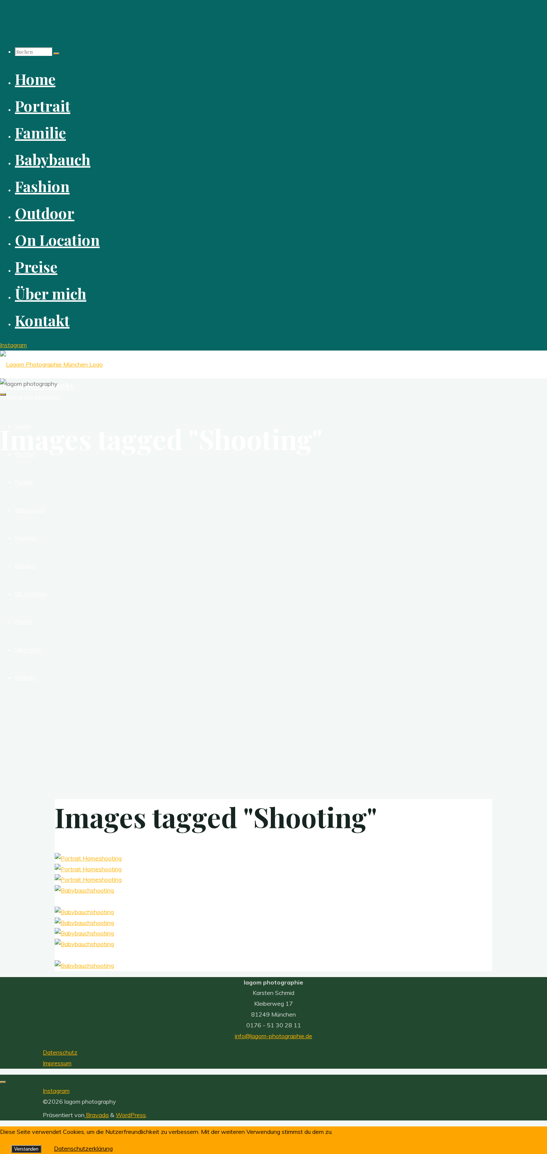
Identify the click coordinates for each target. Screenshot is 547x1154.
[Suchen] (57, 54)
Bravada (96, 1115)
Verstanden (26, 1149)
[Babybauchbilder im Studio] (84, 890)
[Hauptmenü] (3, 394)
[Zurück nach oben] (3, 1082)
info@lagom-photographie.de (273, 1036)
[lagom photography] (51, 364)
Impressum (57, 1063)
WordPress (131, 1115)
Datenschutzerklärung (83, 1148)
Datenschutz (60, 1052)
